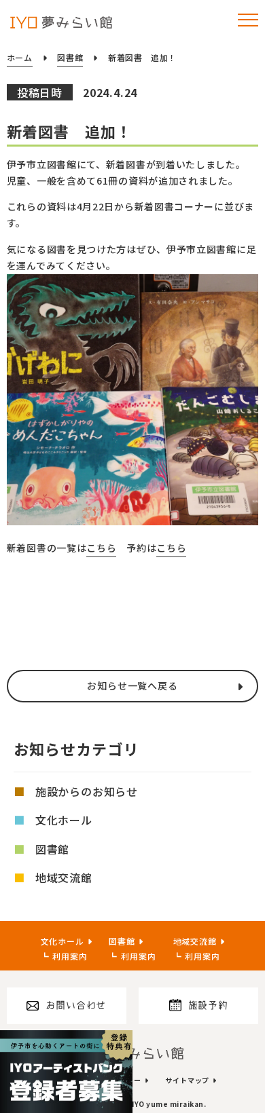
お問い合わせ (76, 1005)
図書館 (52, 849)
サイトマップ (187, 1080)
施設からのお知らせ (86, 791)
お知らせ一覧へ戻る (132, 685)
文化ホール (63, 820)
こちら (101, 547)
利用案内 (69, 956)
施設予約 (208, 1005)
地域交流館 (63, 877)
